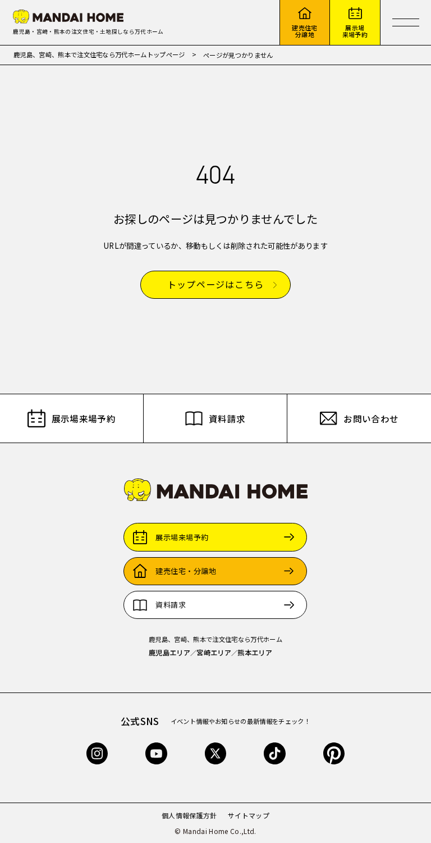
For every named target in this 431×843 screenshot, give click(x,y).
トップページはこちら (215, 284)
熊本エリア (254, 653)
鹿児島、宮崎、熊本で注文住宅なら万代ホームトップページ (99, 54)
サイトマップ (248, 815)
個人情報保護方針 (189, 815)
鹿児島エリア (169, 653)
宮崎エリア (213, 653)
